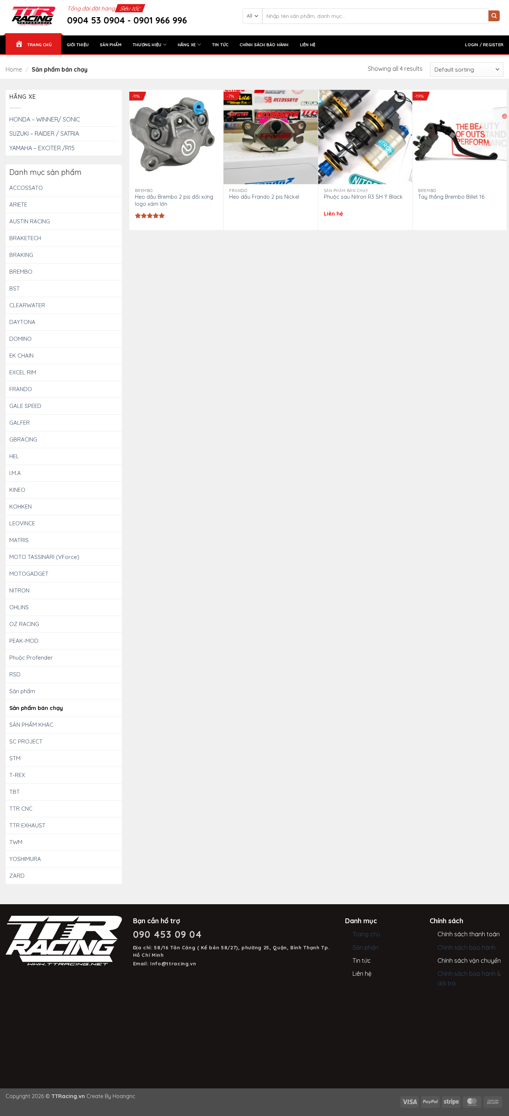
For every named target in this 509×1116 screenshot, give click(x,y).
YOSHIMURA (25, 858)
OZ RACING (24, 624)
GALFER (19, 422)
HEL (14, 456)
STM (14, 758)
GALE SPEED (25, 405)
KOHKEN (20, 506)
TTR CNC (20, 808)
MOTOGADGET (28, 573)
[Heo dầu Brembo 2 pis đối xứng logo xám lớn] (176, 137)
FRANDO (20, 389)
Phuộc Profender (31, 657)
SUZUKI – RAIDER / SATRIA (44, 133)
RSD (14, 674)
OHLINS (19, 607)
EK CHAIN (21, 355)
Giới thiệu (78, 44)
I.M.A (15, 473)
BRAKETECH (25, 238)
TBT (14, 791)
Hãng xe (187, 44)
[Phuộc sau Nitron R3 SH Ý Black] (365, 137)
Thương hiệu (147, 44)
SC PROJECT (25, 741)
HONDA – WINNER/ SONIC (44, 119)
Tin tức (220, 44)
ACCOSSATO (26, 187)
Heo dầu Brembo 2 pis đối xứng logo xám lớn (174, 200)
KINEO (17, 489)
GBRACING (23, 439)
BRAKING (21, 254)
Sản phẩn (365, 947)
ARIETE (18, 204)
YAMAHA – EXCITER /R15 (42, 148)
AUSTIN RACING (29, 221)
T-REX (17, 775)
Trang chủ (366, 934)
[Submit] (494, 16)
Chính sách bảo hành (264, 44)
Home (14, 69)
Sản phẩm (110, 44)
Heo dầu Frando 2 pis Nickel (264, 197)
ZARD (17, 875)
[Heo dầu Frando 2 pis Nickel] (271, 137)
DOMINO (20, 338)
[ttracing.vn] (33, 16)
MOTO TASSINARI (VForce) (44, 556)
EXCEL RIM (22, 372)
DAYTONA (22, 322)
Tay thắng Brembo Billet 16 (451, 197)
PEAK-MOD (23, 640)
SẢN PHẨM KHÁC (31, 724)
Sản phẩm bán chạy (36, 707)
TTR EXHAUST (27, 825)
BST (14, 288)
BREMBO (20, 271)
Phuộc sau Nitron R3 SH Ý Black (363, 197)
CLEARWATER (27, 305)
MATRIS (19, 540)
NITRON (19, 590)
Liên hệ (308, 44)
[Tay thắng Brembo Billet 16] (459, 137)
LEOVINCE (22, 523)
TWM (15, 842)
